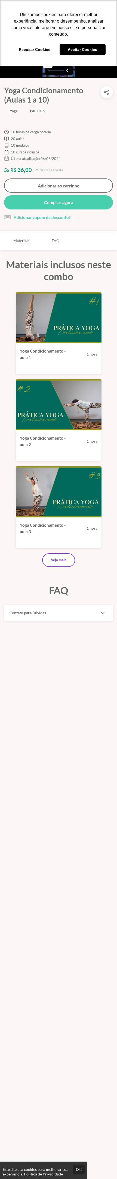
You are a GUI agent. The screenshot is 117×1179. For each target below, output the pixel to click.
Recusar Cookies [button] (34, 49)
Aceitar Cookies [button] (82, 49)
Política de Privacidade (43, 1174)
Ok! (79, 1169)
